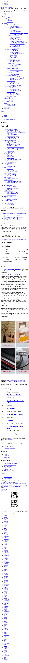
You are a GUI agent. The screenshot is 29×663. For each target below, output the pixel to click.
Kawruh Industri (11, 105)
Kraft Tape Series (11, 59)
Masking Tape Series (12, 49)
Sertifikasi (9, 20)
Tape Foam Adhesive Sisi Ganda (12, 486)
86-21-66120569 (9, 446)
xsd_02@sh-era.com (10, 448)
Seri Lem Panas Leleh (12, 93)
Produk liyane (10, 100)
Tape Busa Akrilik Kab (15, 64)
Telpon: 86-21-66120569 (7, 7)
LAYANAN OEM (8, 101)
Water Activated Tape (15, 61)
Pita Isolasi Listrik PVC (15, 74)
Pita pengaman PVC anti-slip (17, 77)
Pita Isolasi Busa (12, 408)
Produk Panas (9, 482)
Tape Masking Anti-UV (15, 50)
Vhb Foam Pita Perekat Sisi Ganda (11, 269)
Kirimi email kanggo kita (7, 239)
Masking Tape (13, 56)
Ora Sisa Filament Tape (15, 89)
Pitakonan (6, 108)
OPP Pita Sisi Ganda (15, 45)
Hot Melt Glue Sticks (15, 94)
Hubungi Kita (7, 107)
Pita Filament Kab (14, 87)
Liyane (8, 97)
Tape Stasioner (13, 30)
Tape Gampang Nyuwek (16, 34)
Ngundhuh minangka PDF (19, 239)
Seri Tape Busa (10, 63)
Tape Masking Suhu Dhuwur (17, 53)
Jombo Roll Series (11, 96)
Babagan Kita (7, 18)
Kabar (5, 103)
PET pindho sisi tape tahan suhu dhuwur (17, 381)
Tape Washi (13, 57)
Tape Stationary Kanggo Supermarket (19, 33)
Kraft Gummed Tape (15, 60)
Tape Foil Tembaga (14, 71)
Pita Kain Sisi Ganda (15, 37)
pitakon (10, 439)
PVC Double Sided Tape (16, 48)
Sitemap (16, 482)
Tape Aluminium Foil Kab (16, 70)
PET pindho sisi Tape (15, 46)
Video (8, 19)
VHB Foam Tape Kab (14, 434)
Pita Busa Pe (11, 485)
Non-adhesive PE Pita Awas (17, 78)
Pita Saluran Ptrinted (15, 83)
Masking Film (13, 55)
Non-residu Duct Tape (15, 85)
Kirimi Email (4, 489)
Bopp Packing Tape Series (13, 24)
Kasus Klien (10, 22)
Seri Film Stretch (11, 92)
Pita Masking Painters (6, 483)
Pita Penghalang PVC (15, 79)
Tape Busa (10, 420)
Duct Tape (12, 82)
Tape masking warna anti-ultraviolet (16, 380)
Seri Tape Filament (11, 86)
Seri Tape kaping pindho (13, 35)
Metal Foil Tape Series (12, 68)
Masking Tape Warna (15, 52)
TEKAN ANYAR (8, 98)
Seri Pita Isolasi (10, 72)
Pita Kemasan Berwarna (16, 27)
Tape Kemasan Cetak (15, 28)
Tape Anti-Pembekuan (15, 31)
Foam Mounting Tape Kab (15, 414)
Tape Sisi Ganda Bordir (15, 39)
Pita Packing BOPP (14, 26)
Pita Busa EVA (13, 66)
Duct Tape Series (11, 81)
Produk (5, 23)
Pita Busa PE (13, 67)
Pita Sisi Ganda (13, 38)
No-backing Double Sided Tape (17, 44)
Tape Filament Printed (15, 90)
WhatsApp (3, 490)
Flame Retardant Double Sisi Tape (18, 41)
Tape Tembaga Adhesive (18, 483)
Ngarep (5, 16)
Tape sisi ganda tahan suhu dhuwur (18, 42)
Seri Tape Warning (11, 75)
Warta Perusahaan (11, 104)
